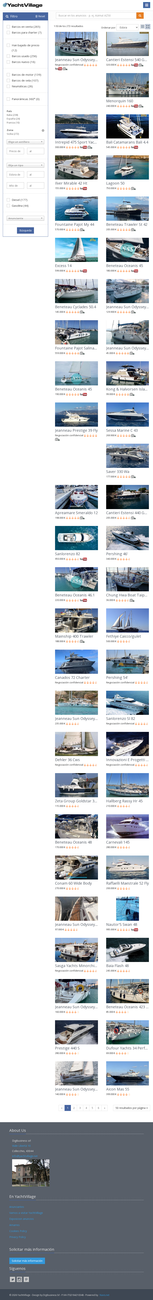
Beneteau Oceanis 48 (73, 842)
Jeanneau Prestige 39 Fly (76, 430)
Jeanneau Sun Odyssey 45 (77, 1006)
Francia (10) (13, 122)
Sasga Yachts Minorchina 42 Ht (82, 965)
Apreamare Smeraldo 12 (76, 512)
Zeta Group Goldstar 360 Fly (79, 800)
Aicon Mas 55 (117, 1089)
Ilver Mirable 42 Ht (71, 183)
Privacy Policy (17, 1237)
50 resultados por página (130, 1108)
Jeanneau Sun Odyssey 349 (78, 1089)
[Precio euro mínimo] (15, 151)
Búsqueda (25, 230)
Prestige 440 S (67, 1048)
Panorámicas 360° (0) (26, 99)
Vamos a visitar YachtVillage (26, 1213)
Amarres (14, 1225)
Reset (41, 16)
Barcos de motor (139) (26, 74)
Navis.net (104, 1295)
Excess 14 (63, 265)
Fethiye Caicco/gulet (123, 636)
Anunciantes (16, 1207)
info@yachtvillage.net (25, 1156)
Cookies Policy (18, 1231)
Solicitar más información (27, 1261)
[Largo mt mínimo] (15, 174)
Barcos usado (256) (24, 56)
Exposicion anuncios (21, 1219)
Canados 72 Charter (72, 677)
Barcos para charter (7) (27, 32)
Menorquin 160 (119, 100)
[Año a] (35, 185)
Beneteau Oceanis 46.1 (75, 595)
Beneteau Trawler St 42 (126, 224)
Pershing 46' (117, 553)
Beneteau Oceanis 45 (124, 265)
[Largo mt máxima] (35, 174)
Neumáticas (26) (22, 86)
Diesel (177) (19, 200)
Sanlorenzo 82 (67, 553)
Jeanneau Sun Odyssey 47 (77, 924)
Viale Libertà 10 (21, 1145)
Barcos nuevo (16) (23, 62)
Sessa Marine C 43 (122, 430)
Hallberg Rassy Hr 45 (124, 800)
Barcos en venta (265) (26, 26)
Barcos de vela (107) (25, 80)
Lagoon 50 (115, 183)
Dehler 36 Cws (67, 759)
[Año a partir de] (15, 185)
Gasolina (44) (20, 205)
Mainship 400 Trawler (74, 636)
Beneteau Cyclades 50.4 (75, 306)
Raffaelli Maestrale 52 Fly (127, 883)
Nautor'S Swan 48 (121, 924)
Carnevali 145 (117, 842)
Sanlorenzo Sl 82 (120, 718)
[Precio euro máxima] (35, 151)
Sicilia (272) (13, 133)
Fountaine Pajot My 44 (74, 224)
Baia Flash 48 (117, 965)
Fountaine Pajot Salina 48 (77, 348)
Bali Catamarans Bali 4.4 (127, 142)
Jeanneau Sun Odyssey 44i (78, 59)
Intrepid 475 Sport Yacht (76, 142)
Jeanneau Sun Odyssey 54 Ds (80, 718)
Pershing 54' (117, 677)
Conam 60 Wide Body (73, 883)
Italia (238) (12, 115)
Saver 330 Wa (117, 471)
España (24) (13, 118)
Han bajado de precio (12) (25, 47)
